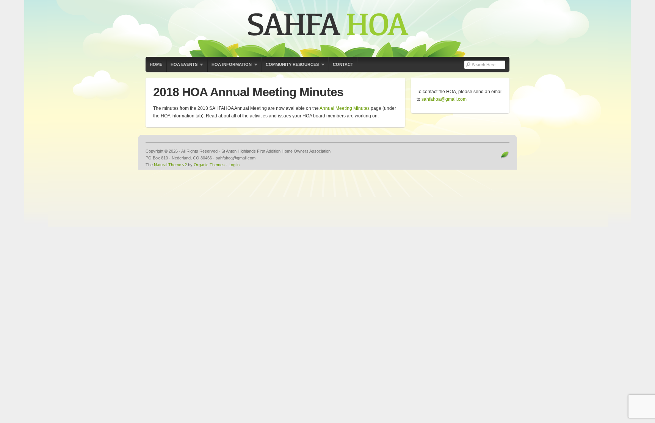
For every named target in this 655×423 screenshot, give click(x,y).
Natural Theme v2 (170, 164)
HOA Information (229, 67)
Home (156, 64)
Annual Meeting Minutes (345, 108)
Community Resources (290, 67)
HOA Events (181, 67)
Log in (234, 164)
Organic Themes (209, 164)
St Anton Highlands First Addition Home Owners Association (327, 28)
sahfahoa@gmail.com (444, 99)
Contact (343, 64)
